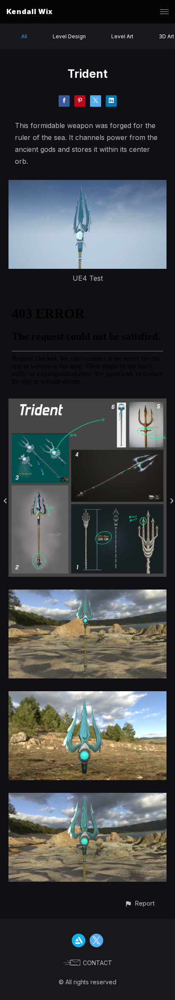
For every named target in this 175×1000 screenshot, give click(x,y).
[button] (139, 903)
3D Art (166, 36)
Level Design (69, 36)
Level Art (122, 36)
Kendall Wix (29, 11)
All (24, 36)
